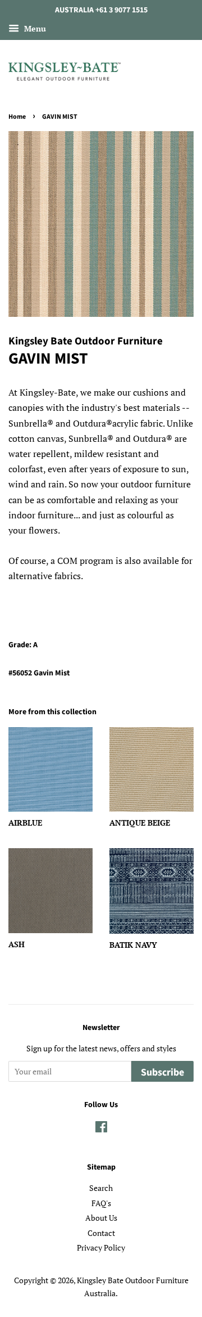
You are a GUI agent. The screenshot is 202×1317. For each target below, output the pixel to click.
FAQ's (101, 1203)
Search (101, 1188)
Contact (101, 1233)
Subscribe (162, 1072)
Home (17, 117)
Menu (34, 28)
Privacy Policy (101, 1248)
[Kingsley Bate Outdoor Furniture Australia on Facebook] (101, 1129)
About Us (101, 1218)
